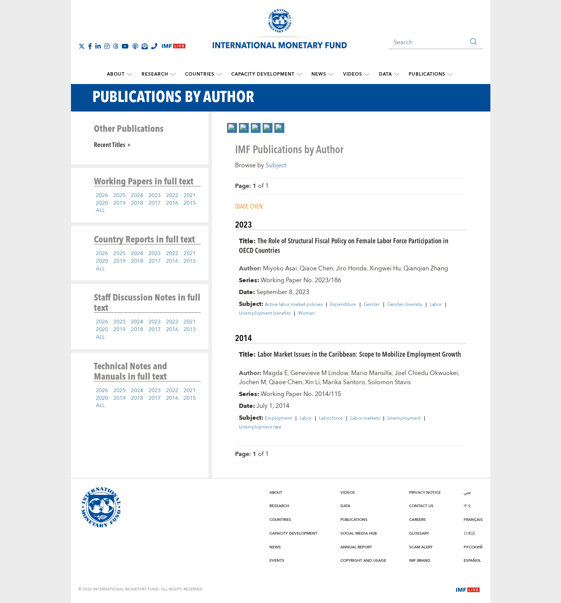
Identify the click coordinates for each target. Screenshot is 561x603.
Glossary (419, 533)
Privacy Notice (425, 492)
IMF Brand (419, 560)
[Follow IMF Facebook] (90, 46)
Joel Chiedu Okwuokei (426, 373)
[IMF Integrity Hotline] (154, 46)
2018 (137, 203)
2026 (102, 195)
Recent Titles (109, 144)
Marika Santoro (343, 382)
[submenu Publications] (450, 74)
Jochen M (252, 382)
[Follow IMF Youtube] (125, 46)
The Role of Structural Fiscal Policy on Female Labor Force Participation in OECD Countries (343, 245)
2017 (154, 203)
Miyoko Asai (280, 268)
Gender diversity (404, 304)
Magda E (275, 373)
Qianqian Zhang (425, 268)
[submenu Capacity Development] (299, 74)
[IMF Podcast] (135, 46)
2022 (172, 195)
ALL (100, 210)
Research (155, 74)
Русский (473, 547)
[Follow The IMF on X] (82, 46)
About (116, 74)
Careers (417, 519)
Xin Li (312, 382)
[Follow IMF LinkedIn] (98, 46)
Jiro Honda (351, 268)
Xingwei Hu (385, 268)
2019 (119, 203)
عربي (467, 492)
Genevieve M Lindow (319, 373)
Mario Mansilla (371, 373)
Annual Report (356, 547)
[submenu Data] (396, 74)
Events (276, 560)
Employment (278, 418)
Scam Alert (421, 547)
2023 (154, 195)
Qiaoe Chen (316, 268)
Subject (276, 165)
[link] (232, 128)
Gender (372, 304)
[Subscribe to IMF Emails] (145, 46)
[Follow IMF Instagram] (107, 46)
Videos (352, 74)
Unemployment (404, 418)
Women (306, 313)
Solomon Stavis (389, 382)
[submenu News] (330, 74)
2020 (102, 203)
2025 (119, 195)
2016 (172, 203)
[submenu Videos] (366, 74)
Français (473, 519)
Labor (436, 304)
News (318, 74)
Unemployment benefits (264, 313)
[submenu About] (129, 74)
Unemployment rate (260, 427)
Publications (427, 74)
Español (472, 560)
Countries (199, 74)
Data (385, 74)
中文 (467, 506)
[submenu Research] (172, 74)
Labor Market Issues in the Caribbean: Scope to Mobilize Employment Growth (359, 354)
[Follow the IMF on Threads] (115, 46)
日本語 (469, 533)
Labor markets (365, 418)
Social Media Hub (358, 533)
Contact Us (421, 506)
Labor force (331, 418)
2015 (190, 203)
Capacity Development (263, 74)
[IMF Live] (468, 589)
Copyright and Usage (363, 560)
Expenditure (343, 304)
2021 (190, 195)
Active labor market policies (293, 304)
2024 (137, 195)
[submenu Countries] (219, 74)
